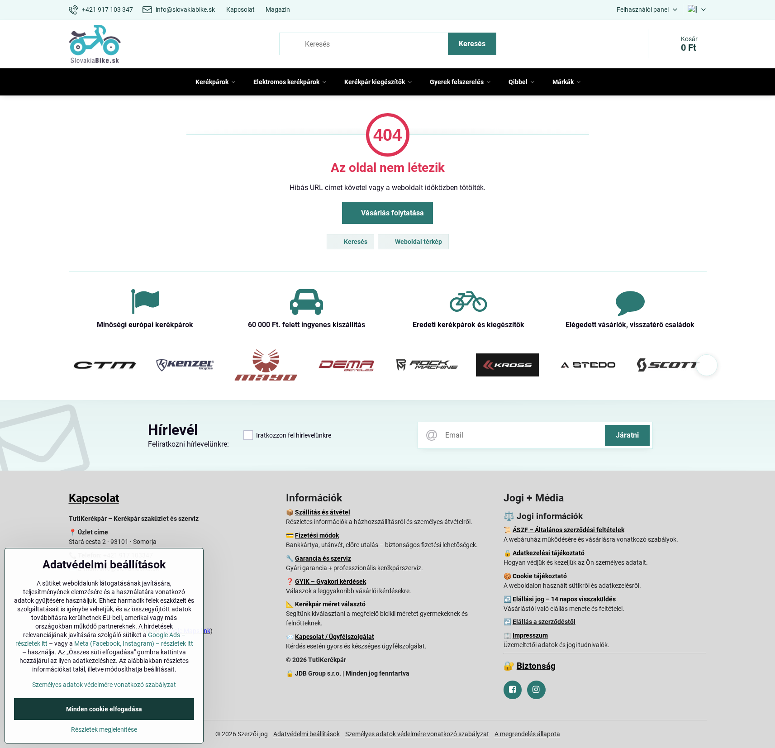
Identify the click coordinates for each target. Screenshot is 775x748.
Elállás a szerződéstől (544, 621)
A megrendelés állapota (527, 734)
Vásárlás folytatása (391, 213)
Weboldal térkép (418, 241)
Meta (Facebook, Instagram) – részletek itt (133, 643)
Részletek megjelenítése (104, 729)
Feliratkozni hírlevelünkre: (188, 444)
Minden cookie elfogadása (104, 709)
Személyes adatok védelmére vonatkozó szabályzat (417, 734)
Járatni (627, 435)
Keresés (472, 43)
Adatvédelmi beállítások (306, 734)
